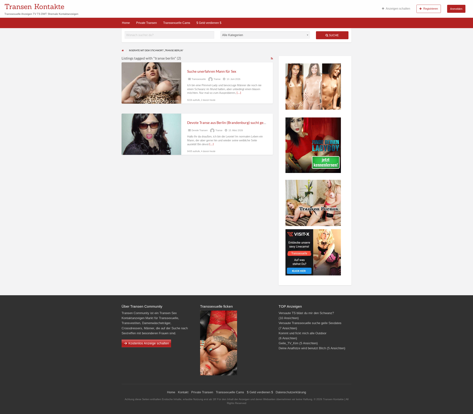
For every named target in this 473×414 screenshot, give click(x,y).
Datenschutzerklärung (291, 392)
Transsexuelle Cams (176, 22)
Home (126, 22)
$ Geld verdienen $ (208, 22)
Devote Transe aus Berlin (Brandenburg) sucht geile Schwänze (235, 122)
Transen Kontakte (34, 6)
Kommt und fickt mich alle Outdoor (302, 333)
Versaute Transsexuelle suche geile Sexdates (310, 323)
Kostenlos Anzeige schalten (148, 343)
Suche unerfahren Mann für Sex (211, 71)
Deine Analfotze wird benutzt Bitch (302, 348)
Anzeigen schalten (398, 8)
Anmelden (456, 8)
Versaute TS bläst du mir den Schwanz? (306, 313)
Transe (217, 79)
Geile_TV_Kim (288, 343)
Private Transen (146, 22)
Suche (333, 35)
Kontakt (183, 392)
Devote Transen (200, 130)
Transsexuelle (199, 79)
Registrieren (430, 8)
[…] (239, 92)
